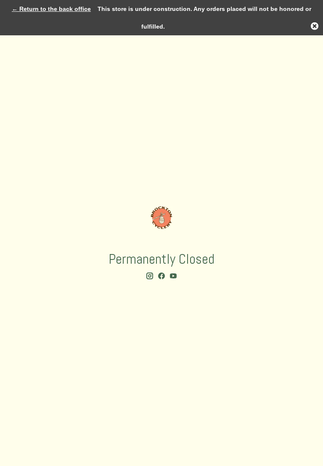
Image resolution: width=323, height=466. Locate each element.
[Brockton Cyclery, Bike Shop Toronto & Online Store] (161, 217)
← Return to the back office (51, 8)
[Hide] (314, 26)
